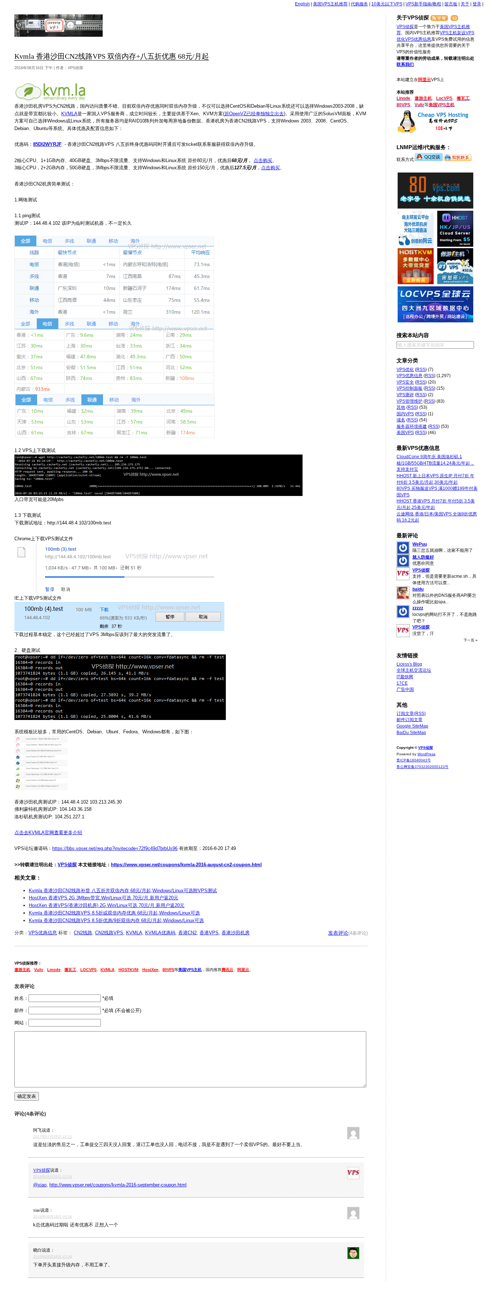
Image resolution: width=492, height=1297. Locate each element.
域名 (401, 419)
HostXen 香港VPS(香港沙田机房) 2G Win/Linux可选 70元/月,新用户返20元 (106, 905)
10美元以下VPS (386, 3)
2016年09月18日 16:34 (52, 1216)
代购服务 (359, 3)
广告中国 (405, 689)
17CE (402, 683)
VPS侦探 (58, 25)
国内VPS (405, 413)
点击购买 (263, 160)
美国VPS (405, 432)
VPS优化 (405, 369)
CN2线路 (83, 932)
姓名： (21, 998)
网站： (21, 1022)
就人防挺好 (423, 557)
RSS (420, 369)
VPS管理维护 (409, 401)
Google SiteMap (412, 726)
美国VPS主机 (190, 969)
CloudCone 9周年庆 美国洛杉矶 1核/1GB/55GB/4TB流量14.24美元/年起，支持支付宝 (435, 463)
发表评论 (338, 933)
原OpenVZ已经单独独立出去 (254, 113)
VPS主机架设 (453, 32)
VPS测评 (405, 394)
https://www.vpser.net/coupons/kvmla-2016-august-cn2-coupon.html (186, 864)
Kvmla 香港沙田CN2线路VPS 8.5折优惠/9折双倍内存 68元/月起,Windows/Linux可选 (116, 920)
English (302, 3)
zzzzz (417, 608)
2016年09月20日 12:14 (52, 1177)
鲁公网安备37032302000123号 (422, 767)
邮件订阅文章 (409, 719)
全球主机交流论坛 (414, 670)
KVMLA (69, 113)
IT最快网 (405, 676)
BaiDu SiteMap (411, 732)
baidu (418, 589)
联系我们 (405, 64)
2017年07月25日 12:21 (52, 1137)
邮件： (21, 1010)
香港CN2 (187, 932)
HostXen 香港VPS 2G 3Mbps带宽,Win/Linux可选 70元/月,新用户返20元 (103, 897)
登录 (477, 3)
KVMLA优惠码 (160, 932)
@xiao (39, 1185)
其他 (401, 407)
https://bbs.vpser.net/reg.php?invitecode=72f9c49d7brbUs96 (115, 848)
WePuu (419, 544)
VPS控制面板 (409, 388)
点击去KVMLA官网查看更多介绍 (48, 832)
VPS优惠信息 (42, 932)
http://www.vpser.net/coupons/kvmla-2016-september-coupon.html (118, 1185)
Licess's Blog (409, 664)
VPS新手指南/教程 (423, 3)
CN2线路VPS (109, 932)
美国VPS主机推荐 (330, 3)
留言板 (450, 3)
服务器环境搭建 (412, 426)
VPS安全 (405, 382)
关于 (465, 3)
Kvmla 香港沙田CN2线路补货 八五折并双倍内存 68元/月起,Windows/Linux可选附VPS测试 (123, 890)
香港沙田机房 (236, 932)
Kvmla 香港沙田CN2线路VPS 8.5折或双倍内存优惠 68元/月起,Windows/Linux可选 (114, 913)
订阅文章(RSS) (411, 713)
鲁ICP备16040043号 (414, 760)
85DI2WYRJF (47, 144)
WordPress (426, 754)
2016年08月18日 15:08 (52, 1256)
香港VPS (209, 932)
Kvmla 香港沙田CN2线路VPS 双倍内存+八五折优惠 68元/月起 (111, 56)
